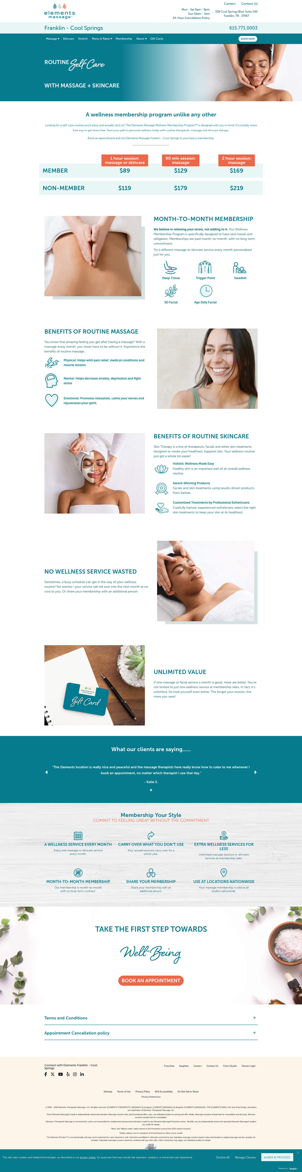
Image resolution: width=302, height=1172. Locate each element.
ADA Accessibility (164, 1091)
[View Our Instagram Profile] (75, 1074)
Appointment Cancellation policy (77, 1033)
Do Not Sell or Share (188, 1091)
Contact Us (249, 3)
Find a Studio (230, 1066)
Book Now (248, 38)
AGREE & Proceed (277, 1157)
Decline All (223, 1157)
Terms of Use (124, 1091)
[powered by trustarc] (293, 1168)
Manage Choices (245, 1157)
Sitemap (108, 1091)
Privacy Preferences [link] (151, 1097)
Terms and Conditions (65, 1018)
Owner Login (249, 1066)
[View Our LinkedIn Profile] (82, 1074)
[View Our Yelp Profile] (68, 1074)
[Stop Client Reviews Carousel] (151, 790)
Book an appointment (151, 980)
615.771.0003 (243, 27)
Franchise (169, 1066)
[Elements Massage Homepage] (62, 11)
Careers (229, 3)
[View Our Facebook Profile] (45, 1074)
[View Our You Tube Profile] (60, 1074)
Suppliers (184, 1066)
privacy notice (87, 1157)
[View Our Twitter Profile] (52, 1074)
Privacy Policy (142, 1091)
